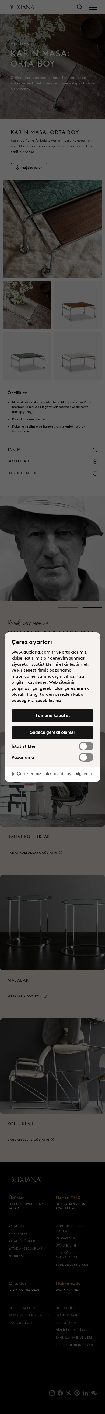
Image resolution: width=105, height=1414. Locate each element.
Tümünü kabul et (52, 715)
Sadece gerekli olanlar (52, 732)
